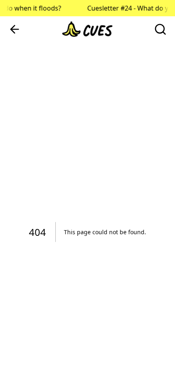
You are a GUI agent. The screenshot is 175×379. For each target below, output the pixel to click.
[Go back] (15, 29)
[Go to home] (87, 29)
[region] (87, 189)
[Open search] (160, 29)
